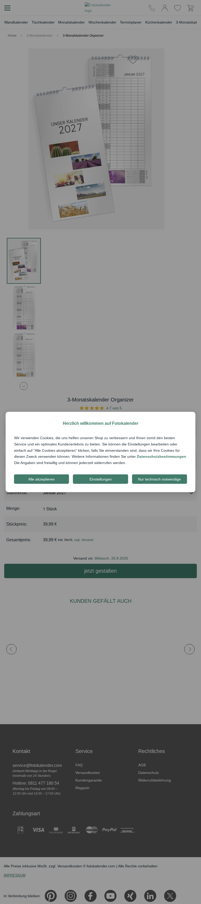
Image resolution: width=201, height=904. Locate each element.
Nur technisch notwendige (159, 479)
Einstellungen (101, 479)
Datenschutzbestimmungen (161, 456)
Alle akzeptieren (41, 479)
